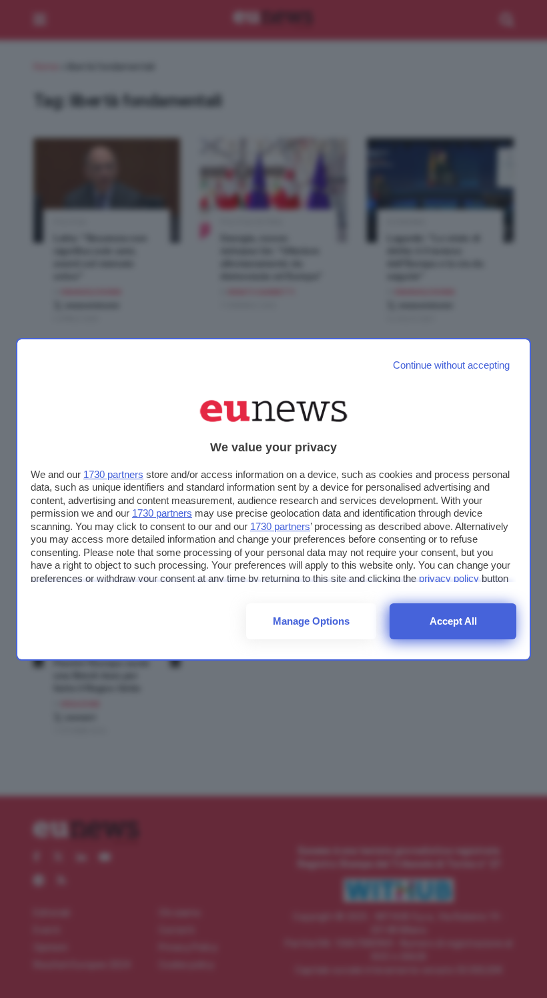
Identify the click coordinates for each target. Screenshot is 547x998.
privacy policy (449, 578)
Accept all (453, 621)
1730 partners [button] (113, 474)
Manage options (311, 621)
